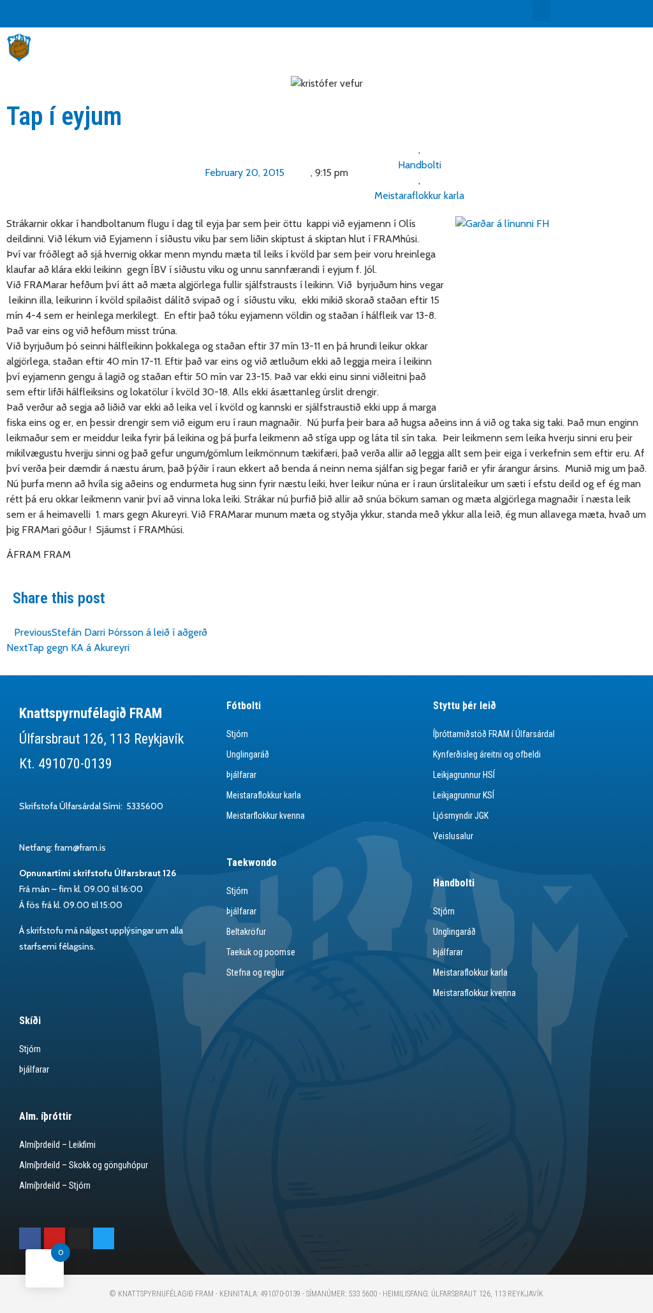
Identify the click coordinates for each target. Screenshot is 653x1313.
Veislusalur (453, 836)
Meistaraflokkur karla (419, 195)
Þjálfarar (241, 775)
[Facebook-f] (30, 1238)
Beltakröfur (246, 932)
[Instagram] (79, 1238)
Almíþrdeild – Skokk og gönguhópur (83, 1165)
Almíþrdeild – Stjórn (55, 1185)
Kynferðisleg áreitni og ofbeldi (487, 754)
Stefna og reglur (255, 972)
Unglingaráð (247, 754)
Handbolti (419, 165)
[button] (541, 10)
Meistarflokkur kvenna (265, 816)
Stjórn (237, 734)
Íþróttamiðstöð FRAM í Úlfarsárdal (494, 734)
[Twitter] (104, 1238)
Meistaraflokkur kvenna (474, 993)
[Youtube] (55, 1238)
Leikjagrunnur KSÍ (463, 795)
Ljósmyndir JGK (460, 816)
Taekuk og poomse (260, 952)
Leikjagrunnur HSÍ (464, 775)
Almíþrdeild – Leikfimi (57, 1145)
